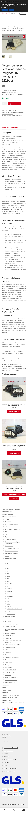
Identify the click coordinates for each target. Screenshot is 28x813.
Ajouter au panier (14, 104)
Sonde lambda (8, 662)
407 (8, 578)
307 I (8, 568)
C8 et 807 (9, 606)
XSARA (8, 611)
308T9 (8, 576)
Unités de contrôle (9, 672)
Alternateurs (8, 521)
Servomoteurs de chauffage (12, 657)
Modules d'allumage (10, 626)
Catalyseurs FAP (7, 511)
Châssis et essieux (8, 514)
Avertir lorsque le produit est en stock (14, 494)
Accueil (5, 27)
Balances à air (8, 532)
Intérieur (5, 692)
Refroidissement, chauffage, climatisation (14, 702)
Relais (6, 649)
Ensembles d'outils (8, 690)
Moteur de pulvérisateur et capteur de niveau (14, 629)
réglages (3, 7)
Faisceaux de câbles (10, 616)
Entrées (7, 556)
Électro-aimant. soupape (11, 553)
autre (6, 526)
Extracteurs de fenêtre (7, 114)
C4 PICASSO (10, 596)
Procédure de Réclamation (11, 768)
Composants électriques (13, 27)
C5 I (8, 599)
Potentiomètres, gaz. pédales (12, 644)
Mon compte (4, 810)
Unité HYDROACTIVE (10, 670)
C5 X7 (8, 604)
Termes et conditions (9, 771)
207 (8, 563)
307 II (9, 28)
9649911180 (19, 115)
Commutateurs (9, 546)
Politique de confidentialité (11, 748)
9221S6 (14, 115)
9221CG (9, 115)
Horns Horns (8, 621)
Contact (6, 754)
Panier (22, 809)
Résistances (8, 652)
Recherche (14, 810)
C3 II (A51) (9, 589)
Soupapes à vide (9, 665)
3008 (8, 566)
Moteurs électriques (10, 633)
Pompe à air (8, 638)
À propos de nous (8, 751)
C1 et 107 (9, 583)
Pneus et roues (7, 700)
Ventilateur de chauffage (11, 677)
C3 (7, 586)
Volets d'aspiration (10, 682)
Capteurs (7, 537)
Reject (11, 10)
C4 (7, 594)
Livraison (6, 756)
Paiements (6, 762)
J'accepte (4, 10)
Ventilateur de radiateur (11, 680)
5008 (8, 581)
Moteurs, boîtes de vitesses (10, 697)
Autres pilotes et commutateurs (13, 529)
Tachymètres (8, 667)
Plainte (5, 765)
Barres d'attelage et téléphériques (12, 509)
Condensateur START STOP (12, 548)
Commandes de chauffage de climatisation (12, 542)
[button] (24, 36)
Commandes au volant (11, 539)
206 (8, 561)
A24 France (6, 804)
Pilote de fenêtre (9, 635)
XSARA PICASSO (11, 614)
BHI (6, 534)
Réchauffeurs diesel (10, 647)
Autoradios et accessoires (11, 524)
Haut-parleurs (8, 619)
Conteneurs (6, 685)
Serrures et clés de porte (11, 654)
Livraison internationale (10, 759)
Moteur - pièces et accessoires (11, 695)
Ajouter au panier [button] (14, 411)
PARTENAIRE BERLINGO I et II (14, 609)
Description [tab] (5, 123)
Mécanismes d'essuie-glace (12, 624)
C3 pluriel (9, 591)
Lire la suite (14, 498)
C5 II (8, 601)
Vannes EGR (8, 675)
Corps (4, 687)
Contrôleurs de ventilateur (11, 551)
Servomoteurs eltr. (9, 660)
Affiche (7, 519)
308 (8, 573)
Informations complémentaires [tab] (10, 127)
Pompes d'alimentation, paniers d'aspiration (13, 641)
